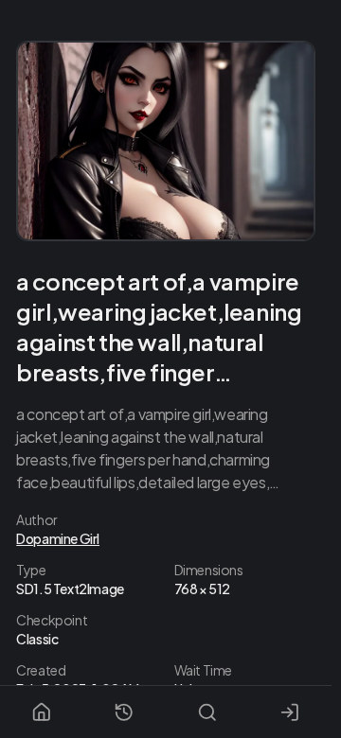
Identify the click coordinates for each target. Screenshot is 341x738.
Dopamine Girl (57, 538)
